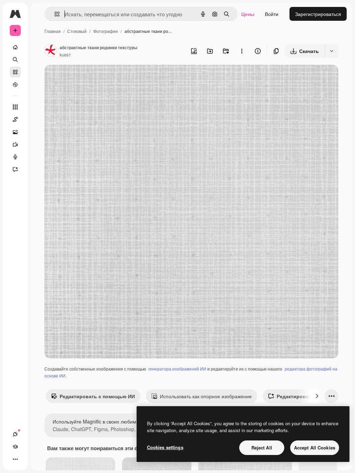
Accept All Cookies (314, 447)
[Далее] (317, 396)
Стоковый (77, 31)
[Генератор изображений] (15, 131)
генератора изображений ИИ (177, 369)
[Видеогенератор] (15, 144)
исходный (91, 78)
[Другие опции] (242, 51)
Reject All (261, 447)
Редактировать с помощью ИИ (97, 396)
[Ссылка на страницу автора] (50, 51)
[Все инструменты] (15, 107)
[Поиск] (15, 59)
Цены (247, 13)
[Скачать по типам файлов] (331, 51)
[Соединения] (15, 434)
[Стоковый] (15, 72)
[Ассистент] (15, 169)
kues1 (65, 54)
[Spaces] (15, 119)
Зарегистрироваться (318, 13)
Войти (271, 13)
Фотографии (105, 31)
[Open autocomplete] (54, 14)
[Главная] (15, 47)
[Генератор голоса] (15, 156)
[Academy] (15, 446)
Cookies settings (165, 447)
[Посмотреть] (15, 84)
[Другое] (15, 459)
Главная (52, 31)
